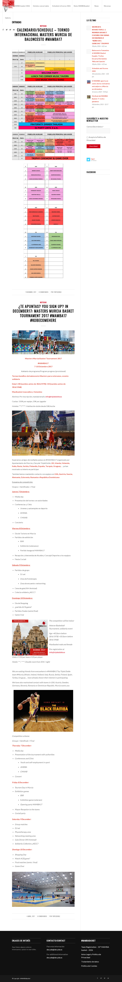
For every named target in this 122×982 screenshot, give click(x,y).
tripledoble (57, 292)
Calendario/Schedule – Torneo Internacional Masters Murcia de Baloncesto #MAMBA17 (43, 34)
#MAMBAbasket (25, 978)
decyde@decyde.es (54, 949)
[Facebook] (3, 29)
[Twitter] (6, 29)
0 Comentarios (43, 292)
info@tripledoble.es (54, 396)
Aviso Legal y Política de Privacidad (91, 956)
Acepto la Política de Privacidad (96, 138)
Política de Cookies (89, 966)
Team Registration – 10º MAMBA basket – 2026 (95, 948)
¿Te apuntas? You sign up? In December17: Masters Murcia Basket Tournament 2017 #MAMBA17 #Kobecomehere (43, 313)
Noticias (43, 26)
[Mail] (14, 29)
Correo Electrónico (95, 127)
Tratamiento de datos (90, 961)
